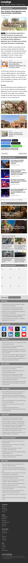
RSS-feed (4, 518)
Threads (4, 538)
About (23, 4)
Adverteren (4, 550)
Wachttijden (7, 4)
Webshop (13, 4)
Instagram (4, 532)
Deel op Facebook (6, 140)
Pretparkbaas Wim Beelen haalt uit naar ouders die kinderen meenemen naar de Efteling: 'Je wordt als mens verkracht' (13, 351)
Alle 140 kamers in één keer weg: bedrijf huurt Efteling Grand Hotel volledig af (13, 228)
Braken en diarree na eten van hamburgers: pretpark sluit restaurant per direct (12, 213)
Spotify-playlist (5, 522)
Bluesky (4, 536)
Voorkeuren (18, 4)
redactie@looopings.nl (14, 297)
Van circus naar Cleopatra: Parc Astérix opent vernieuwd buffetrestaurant (19, 181)
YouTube (4, 524)
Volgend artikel (22, 153)
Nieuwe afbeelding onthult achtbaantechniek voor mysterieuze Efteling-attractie (8, 260)
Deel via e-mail (5, 148)
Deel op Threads (16, 143)
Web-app (4, 520)
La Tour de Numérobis (12, 97)
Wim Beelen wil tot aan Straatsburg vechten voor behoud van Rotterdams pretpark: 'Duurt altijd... (20, 260)
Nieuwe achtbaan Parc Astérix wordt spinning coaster (16, 134)
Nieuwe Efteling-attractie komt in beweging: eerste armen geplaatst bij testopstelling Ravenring (20, 247)
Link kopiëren (14, 148)
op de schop (16, 57)
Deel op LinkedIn (6, 146)
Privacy (4, 511)
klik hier (20, 199)
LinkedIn (4, 539)
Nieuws (2, 4)
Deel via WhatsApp (16, 146)
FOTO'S (6, 186)
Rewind (4, 525)
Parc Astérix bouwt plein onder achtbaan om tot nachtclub (17, 162)
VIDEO (7, 176)
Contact (4, 546)
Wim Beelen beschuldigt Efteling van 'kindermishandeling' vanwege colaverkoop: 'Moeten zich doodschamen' (14, 409)
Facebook (4, 530)
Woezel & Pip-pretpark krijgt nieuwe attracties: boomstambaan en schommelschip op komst (7, 247)
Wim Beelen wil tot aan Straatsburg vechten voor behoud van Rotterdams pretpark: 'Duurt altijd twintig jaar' (14, 397)
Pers (3, 548)
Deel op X (15, 140)
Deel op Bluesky (6, 143)
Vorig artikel (4, 153)
